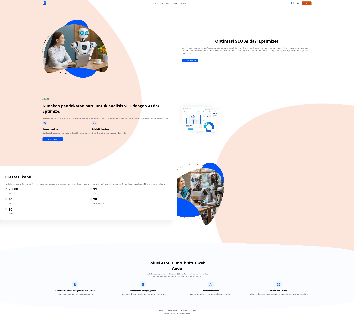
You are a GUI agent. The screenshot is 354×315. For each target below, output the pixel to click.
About (194, 311)
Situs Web (165, 3)
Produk (155, 3)
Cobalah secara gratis (52, 139)
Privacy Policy (185, 311)
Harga (174, 3)
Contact (160, 311)
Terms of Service (172, 311)
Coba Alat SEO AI (190, 60)
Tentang (183, 3)
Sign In (306, 3)
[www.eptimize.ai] (44, 4)
